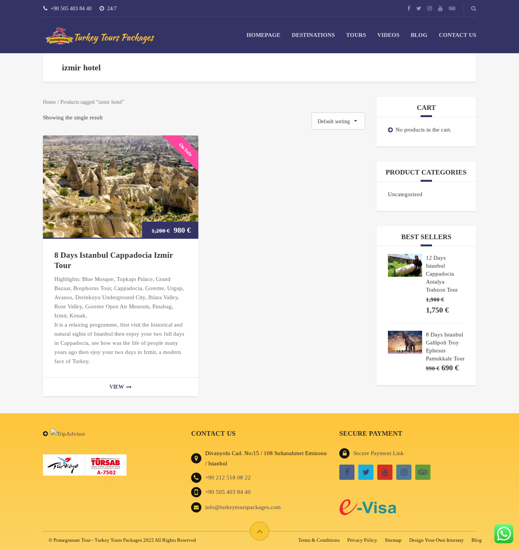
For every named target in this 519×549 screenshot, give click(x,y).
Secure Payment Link (378, 453)
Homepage (263, 35)
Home (49, 102)
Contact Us (457, 35)
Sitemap (393, 540)
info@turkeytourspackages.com (243, 507)
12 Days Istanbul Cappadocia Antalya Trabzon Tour (442, 274)
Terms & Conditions (319, 540)
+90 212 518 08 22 (228, 477)
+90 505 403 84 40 (228, 492)
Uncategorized (405, 194)
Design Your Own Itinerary (436, 540)
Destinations (313, 35)
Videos (388, 35)
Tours (356, 35)
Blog (419, 35)
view (116, 387)
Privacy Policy (362, 540)
